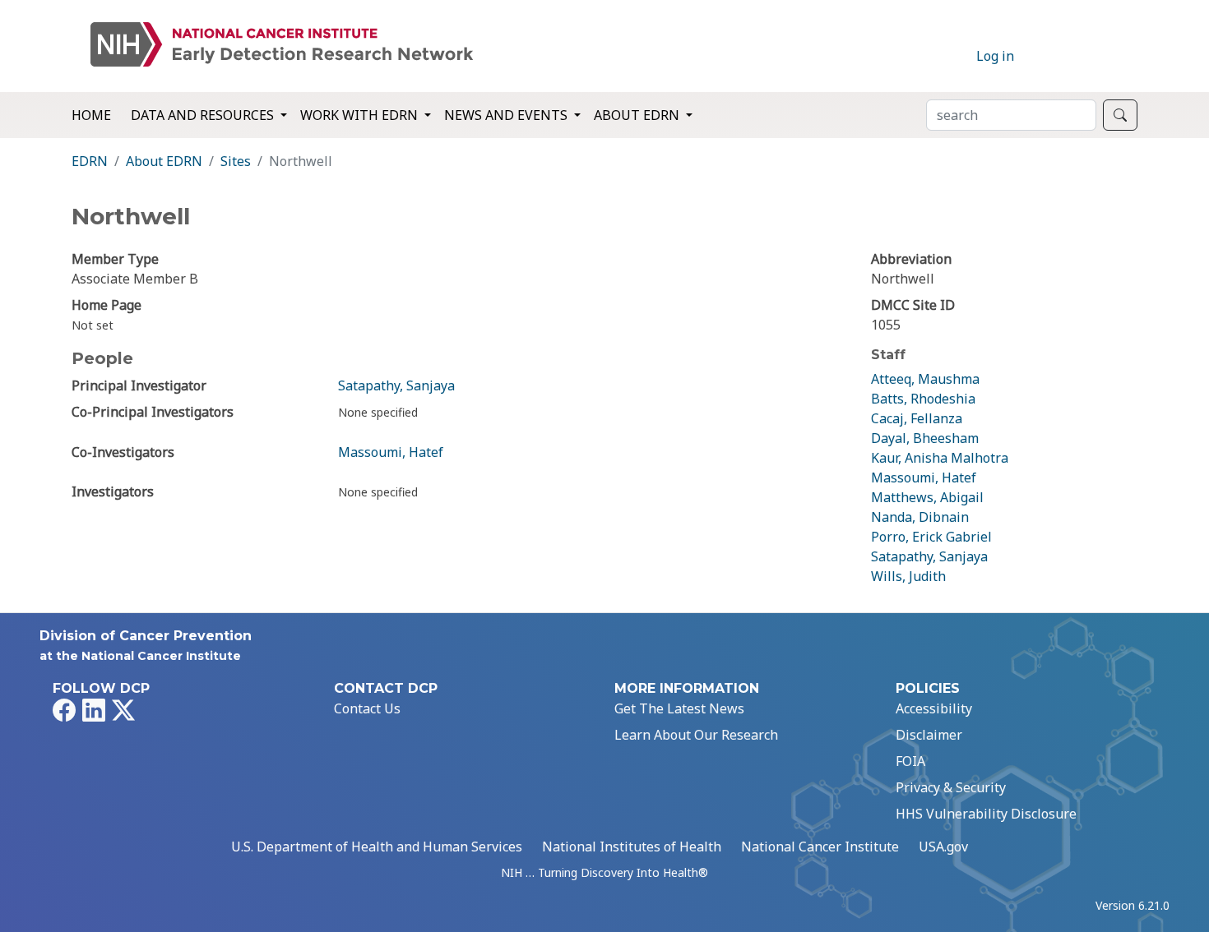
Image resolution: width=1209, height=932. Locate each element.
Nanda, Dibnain (920, 517)
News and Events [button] (507, 115)
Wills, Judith (908, 576)
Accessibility (934, 708)
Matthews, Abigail (927, 497)
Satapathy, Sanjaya (396, 385)
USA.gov (943, 846)
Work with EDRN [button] (360, 115)
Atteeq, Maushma (925, 379)
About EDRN (164, 161)
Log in (995, 56)
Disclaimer (929, 735)
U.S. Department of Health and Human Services (376, 846)
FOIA (910, 761)
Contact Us (367, 708)
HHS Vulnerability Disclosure (986, 814)
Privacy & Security (951, 787)
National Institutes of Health (631, 846)
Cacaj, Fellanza (916, 418)
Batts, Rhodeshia (923, 399)
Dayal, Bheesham (925, 438)
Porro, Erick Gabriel (931, 537)
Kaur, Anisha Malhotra (939, 458)
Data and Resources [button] (204, 115)
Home (91, 115)
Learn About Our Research (696, 735)
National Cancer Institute (820, 846)
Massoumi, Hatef (390, 452)
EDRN (90, 161)
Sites (235, 161)
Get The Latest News (679, 708)
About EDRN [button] (638, 115)
